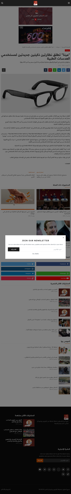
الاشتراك (13, 249)
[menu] (69, 3)
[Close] (63, 238)
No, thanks (35, 253)
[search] (2, 3)
